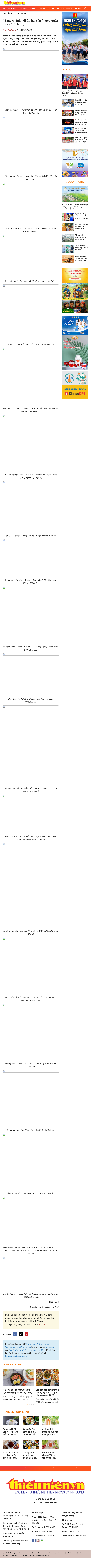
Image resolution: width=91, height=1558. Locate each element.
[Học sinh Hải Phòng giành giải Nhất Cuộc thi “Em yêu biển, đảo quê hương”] (75, 81)
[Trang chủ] (5, 13)
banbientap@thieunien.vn (16, 1356)
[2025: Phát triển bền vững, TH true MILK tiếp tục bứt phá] (68, 248)
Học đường (23, 8)
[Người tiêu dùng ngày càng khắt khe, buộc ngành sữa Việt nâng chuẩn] (68, 216)
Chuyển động (11, 8)
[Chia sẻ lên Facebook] (15, 1334)
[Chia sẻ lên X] (21, 1334)
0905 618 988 (50, 1502)
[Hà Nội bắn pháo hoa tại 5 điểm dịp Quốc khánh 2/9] (68, 121)
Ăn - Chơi (51, 8)
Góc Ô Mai (60, 8)
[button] (85, 8)
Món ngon (21, 13)
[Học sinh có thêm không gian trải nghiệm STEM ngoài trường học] (68, 103)
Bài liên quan (12, 1364)
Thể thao (77, 8)
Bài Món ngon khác (16, 1412)
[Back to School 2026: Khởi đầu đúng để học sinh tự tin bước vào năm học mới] (68, 130)
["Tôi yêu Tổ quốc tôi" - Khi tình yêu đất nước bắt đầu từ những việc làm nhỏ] (68, 140)
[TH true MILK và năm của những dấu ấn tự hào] (68, 238)
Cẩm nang (41, 8)
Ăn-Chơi (11, 13)
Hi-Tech (69, 8)
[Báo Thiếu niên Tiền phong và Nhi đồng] (14, 3)
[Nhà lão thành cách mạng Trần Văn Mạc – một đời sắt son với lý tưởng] (68, 112)
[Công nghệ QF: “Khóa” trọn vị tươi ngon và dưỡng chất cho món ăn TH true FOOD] (68, 259)
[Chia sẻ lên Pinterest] (26, 1334)
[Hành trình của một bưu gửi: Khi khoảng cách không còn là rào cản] (68, 227)
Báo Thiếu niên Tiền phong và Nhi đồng (27, 1350)
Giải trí (32, 8)
